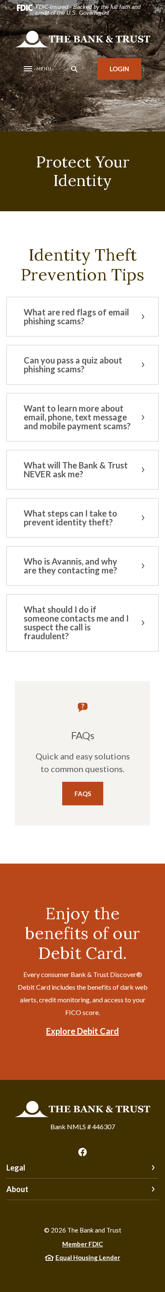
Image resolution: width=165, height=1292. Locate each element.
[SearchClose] (74, 69)
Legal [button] (15, 1167)
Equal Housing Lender (87, 1257)
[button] (82, 316)
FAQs (82, 793)
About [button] (17, 1189)
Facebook (82, 1152)
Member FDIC (82, 1244)
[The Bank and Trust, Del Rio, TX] (82, 39)
